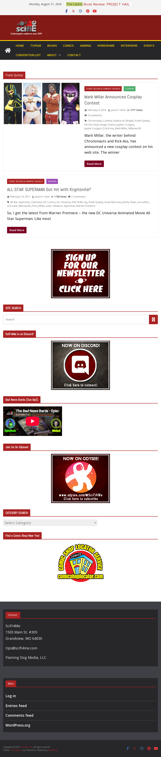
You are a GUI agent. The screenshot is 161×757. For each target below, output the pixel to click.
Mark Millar (121, 128)
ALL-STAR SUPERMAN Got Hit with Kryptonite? (49, 189)
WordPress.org (17, 725)
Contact (74, 55)
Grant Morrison (112, 202)
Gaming (85, 45)
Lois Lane (12, 206)
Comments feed (19, 715)
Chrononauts (95, 120)
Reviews (52, 181)
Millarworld (134, 128)
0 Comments (95, 115)
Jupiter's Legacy (125, 124)
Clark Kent (36, 202)
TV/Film (35, 45)
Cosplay (129, 88)
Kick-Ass (109, 128)
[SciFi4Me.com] (8, 50)
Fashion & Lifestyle (123, 120)
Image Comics (108, 124)
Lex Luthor (143, 202)
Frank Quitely (142, 120)
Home (20, 45)
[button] (59, 55)
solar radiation (54, 206)
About (52, 55)
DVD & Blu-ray (79, 202)
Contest (107, 120)
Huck (96, 124)
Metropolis (25, 206)
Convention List (28, 55)
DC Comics (49, 202)
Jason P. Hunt (118, 110)
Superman (69, 206)
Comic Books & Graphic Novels (103, 88)
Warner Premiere (85, 206)
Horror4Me (106, 45)
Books (52, 45)
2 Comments (78, 196)
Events (149, 45)
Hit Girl (88, 124)
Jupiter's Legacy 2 (94, 128)
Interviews (129, 45)
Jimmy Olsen (129, 202)
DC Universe (63, 202)
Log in (10, 695)
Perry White (38, 206)
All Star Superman (20, 202)
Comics (68, 45)
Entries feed (16, 705)
